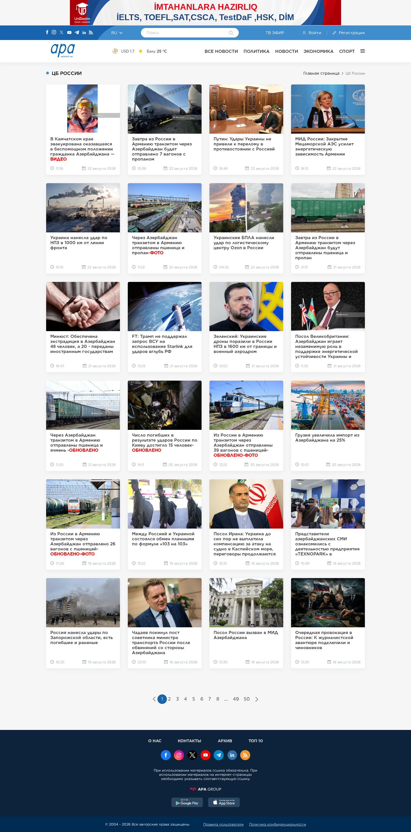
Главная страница (321, 73)
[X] (61, 33)
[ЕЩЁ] (360, 51)
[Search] (231, 33)
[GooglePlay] (187, 803)
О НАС (154, 740)
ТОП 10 (256, 740)
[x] (192, 755)
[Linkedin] (84, 33)
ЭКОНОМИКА (319, 51)
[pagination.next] (257, 699)
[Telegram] (77, 33)
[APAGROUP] (205, 789)
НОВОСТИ (286, 51)
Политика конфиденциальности (277, 824)
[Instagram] (54, 33)
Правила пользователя (223, 824)
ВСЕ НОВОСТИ (221, 51)
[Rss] (91, 33)
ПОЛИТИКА (257, 51)
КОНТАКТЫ (189, 740)
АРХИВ (225, 740)
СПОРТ (347, 51)
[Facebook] (47, 33)
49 (236, 699)
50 (247, 699)
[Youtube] (69, 33)
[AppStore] (224, 803)
